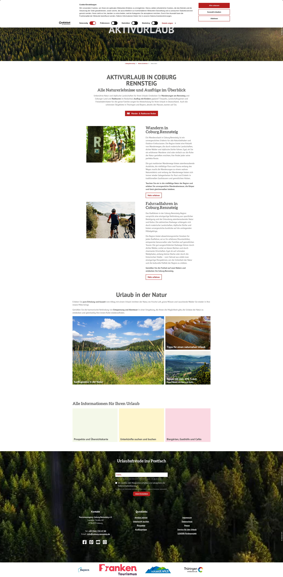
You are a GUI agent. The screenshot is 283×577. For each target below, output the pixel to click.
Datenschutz (187, 521)
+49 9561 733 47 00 (97, 531)
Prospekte (141, 525)
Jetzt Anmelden (141, 494)
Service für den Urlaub (187, 529)
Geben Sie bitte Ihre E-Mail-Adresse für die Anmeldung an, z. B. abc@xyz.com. (138, 479)
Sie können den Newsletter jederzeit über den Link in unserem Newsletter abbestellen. (141, 489)
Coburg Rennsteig (130, 63)
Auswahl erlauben (214, 12)
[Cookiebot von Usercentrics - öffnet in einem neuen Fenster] (64, 23)
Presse (187, 525)
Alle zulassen (214, 5)
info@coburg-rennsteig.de (98, 534)
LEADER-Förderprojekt (187, 533)
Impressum (187, 517)
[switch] (114, 23)
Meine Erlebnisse (143, 63)
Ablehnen (214, 18)
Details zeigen (167, 23)
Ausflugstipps (141, 529)
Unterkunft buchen (141, 521)
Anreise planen (141, 517)
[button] (141, 113)
